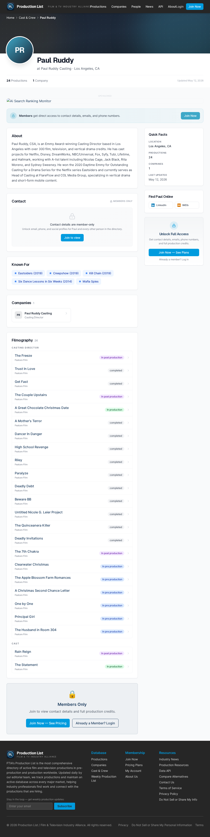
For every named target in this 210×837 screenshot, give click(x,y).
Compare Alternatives (173, 776)
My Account (133, 770)
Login (180, 6)
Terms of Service (170, 788)
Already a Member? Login (95, 723)
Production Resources (173, 765)
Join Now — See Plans (174, 252)
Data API (165, 770)
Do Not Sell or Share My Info (178, 799)
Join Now (194, 6)
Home (10, 17)
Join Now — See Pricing (47, 723)
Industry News (169, 759)
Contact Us (166, 782)
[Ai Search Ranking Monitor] (105, 101)
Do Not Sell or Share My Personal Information (162, 825)
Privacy (123, 825)
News (149, 6)
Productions (98, 6)
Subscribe (64, 806)
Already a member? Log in (174, 259)
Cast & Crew (27, 17)
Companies (119, 6)
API (160, 6)
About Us (131, 776)
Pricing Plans (134, 765)
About (172, 6)
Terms (199, 825)
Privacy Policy (168, 793)
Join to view (72, 237)
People (136, 6)
